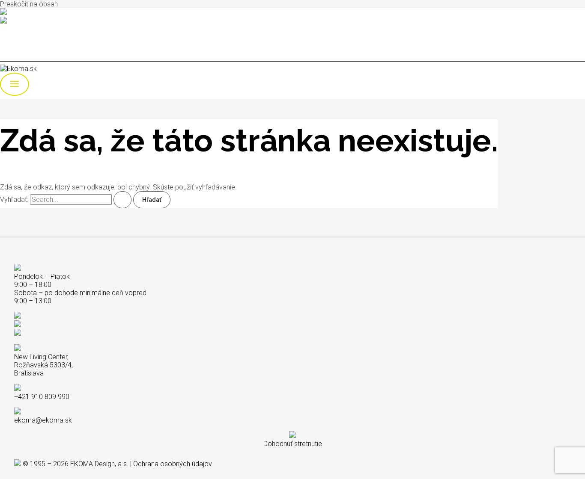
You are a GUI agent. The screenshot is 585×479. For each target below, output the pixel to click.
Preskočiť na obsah (29, 4)
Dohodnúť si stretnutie (32, 29)
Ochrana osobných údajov (172, 464)
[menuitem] (21, 43)
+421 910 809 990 (34, 13)
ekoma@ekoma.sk (35, 21)
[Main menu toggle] (14, 84)
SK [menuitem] (21, 43)
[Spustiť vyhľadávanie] (122, 199)
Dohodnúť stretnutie (292, 444)
